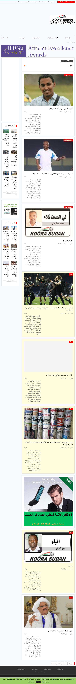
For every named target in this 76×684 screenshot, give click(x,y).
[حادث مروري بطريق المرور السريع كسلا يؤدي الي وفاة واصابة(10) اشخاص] (6, 152)
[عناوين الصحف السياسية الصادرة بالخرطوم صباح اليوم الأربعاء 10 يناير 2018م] (48, 423)
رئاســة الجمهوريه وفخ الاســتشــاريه (59, 375)
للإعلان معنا (45, 2)
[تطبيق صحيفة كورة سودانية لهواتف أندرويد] (10, 209)
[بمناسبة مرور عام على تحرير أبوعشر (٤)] (14, 263)
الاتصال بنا (37, 2)
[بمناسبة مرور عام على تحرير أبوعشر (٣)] (6, 263)
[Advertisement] (25, 20)
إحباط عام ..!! (68, 241)
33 (59, 663)
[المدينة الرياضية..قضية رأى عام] (48, 90)
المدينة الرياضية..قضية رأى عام (61, 109)
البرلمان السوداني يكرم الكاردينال (60, 631)
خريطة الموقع (29, 2)
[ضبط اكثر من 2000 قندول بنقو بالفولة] (6, 173)
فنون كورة (36, 38)
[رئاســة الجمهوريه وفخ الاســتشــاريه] (48, 356)
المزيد (23, 38)
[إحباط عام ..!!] (48, 222)
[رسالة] (48, 547)
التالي (54, 663)
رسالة (70, 566)
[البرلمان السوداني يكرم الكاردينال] (48, 612)
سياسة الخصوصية (18, 2)
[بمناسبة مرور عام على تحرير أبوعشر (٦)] (14, 246)
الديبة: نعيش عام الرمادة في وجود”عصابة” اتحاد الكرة (53, 174)
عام (71, 274)
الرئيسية (68, 38)
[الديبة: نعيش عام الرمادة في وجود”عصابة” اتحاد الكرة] (48, 155)
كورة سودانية (53, 38)
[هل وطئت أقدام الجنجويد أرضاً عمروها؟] (14, 152)
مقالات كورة (68, 75)
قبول (38, 682)
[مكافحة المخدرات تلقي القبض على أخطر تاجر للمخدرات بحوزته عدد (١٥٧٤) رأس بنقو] (14, 173)
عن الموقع (53, 2)
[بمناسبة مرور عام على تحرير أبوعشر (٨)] (14, 228)
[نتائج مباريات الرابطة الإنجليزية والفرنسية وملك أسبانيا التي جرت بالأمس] (48, 289)
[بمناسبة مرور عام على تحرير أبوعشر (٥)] (6, 246)
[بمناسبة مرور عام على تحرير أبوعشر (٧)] (6, 228)
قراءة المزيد (31, 682)
